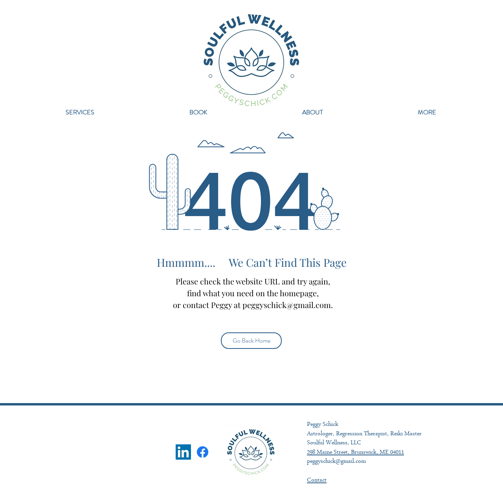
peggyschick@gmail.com (286, 304)
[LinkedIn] (183, 452)
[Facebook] (202, 452)
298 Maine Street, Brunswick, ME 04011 (355, 452)
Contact (317, 480)
